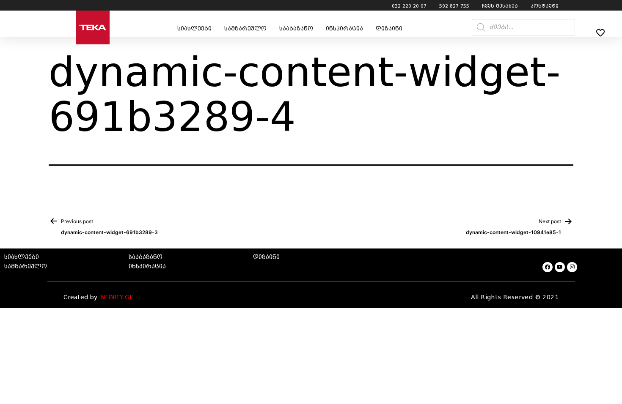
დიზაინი (389, 28)
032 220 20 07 (409, 6)
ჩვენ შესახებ (500, 6)
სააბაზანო (296, 28)
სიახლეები (194, 28)
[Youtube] (560, 267)
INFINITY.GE (116, 297)
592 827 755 (454, 6)
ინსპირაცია (344, 28)
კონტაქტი (545, 6)
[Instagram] (572, 267)
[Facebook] (547, 267)
